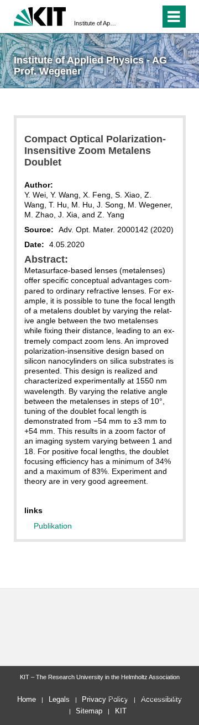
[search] (132, 16)
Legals (59, 699)
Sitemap (89, 711)
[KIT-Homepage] (40, 15)
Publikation (53, 525)
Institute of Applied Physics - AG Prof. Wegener (96, 23)
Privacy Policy (105, 699)
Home (26, 699)
